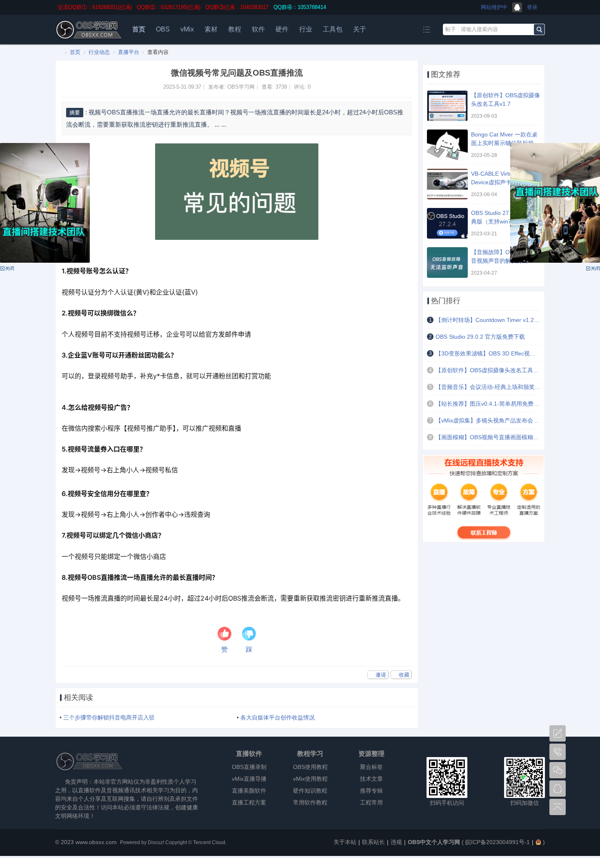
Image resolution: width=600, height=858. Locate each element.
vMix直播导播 (249, 778)
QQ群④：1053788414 (299, 7)
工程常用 (371, 802)
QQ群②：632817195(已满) (168, 7)
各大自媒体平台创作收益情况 (277, 717)
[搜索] (539, 29)
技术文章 (371, 778)
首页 (138, 29)
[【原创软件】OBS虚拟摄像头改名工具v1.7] (447, 105)
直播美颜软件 (249, 790)
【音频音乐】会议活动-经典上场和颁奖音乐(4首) (488, 387)
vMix (187, 29)
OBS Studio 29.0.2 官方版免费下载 (480, 336)
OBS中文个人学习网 (58, 52)
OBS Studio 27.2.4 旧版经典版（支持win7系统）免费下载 (505, 221)
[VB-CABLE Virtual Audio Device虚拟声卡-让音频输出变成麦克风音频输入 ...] (447, 184)
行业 (305, 29)
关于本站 (344, 842)
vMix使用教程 (310, 778)
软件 (258, 29)
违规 (396, 842)
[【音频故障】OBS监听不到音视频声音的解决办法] (447, 262)
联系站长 (373, 842)
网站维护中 (494, 7)
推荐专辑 (371, 790)
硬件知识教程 (310, 790)
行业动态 (99, 52)
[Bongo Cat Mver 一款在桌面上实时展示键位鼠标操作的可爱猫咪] (447, 145)
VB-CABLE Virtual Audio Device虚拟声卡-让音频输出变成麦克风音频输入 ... (503, 182)
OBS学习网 (241, 87)
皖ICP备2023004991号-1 (497, 842)
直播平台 (128, 52)
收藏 (404, 675)
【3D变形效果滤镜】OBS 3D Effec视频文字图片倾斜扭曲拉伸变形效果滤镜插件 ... (488, 353)
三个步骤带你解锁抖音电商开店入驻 (109, 717)
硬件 (282, 29)
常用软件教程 (310, 802)
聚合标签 (371, 767)
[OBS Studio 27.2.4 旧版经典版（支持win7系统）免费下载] (447, 223)
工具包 (332, 29)
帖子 (450, 29)
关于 (359, 29)
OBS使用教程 (310, 767)
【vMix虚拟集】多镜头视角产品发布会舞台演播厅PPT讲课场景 (488, 420)
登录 (532, 7)
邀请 (381, 675)
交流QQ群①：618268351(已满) (95, 7)
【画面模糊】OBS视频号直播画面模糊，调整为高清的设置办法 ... (488, 437)
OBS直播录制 (249, 767)
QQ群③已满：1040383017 (237, 7)
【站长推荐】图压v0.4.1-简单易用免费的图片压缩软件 (488, 403)
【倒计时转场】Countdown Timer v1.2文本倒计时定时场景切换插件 (488, 320)
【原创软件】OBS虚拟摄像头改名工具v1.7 (488, 370)
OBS (163, 29)
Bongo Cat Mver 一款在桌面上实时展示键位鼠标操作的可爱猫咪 (505, 143)
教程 (234, 29)
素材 (211, 29)
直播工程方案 (249, 802)
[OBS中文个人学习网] (89, 40)
